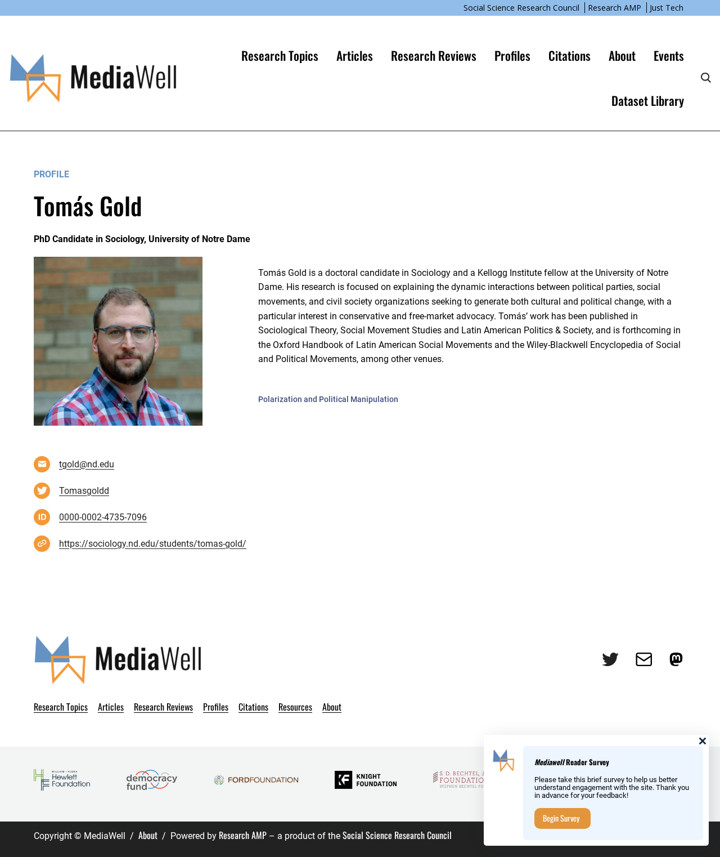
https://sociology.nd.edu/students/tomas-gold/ (152, 543)
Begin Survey (561, 818)
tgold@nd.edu (86, 464)
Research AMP (614, 7)
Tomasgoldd (84, 490)
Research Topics (279, 55)
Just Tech (666, 7)
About (148, 835)
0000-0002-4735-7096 (103, 517)
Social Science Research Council (521, 7)
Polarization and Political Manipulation (328, 399)
